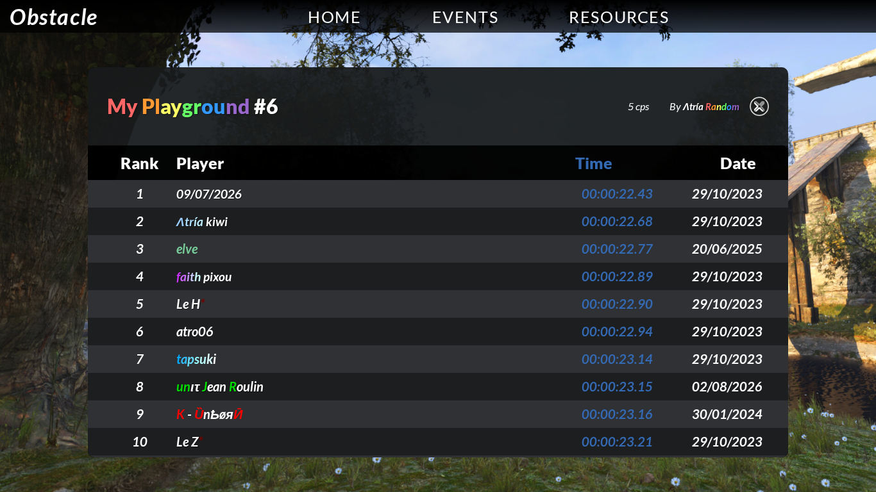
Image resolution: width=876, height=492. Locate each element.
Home (334, 16)
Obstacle (54, 16)
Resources (619, 16)
